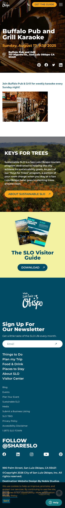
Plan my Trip (12, 359)
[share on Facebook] (46, 65)
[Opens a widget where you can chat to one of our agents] (53, 502)
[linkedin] (18, 454)
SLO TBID (7, 416)
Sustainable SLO (11, 401)
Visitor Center (13, 378)
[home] (6, 4)
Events (6, 392)
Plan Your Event (10, 397)
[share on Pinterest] (39, 65)
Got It (6, 501)
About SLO (10, 374)
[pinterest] (61, 454)
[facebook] (4, 454)
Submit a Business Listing (16, 411)
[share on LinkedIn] (61, 65)
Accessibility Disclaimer (15, 425)
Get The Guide (44, 4)
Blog (5, 387)
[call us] (28, 4)
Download (30, 267)
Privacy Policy (9, 421)
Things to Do (12, 354)
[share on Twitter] (53, 65)
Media (5, 406)
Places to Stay (13, 369)
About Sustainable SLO (26, 194)
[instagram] (31, 454)
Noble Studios (50, 481)
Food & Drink (12, 364)
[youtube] (46, 454)
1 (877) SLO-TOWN (12, 430)
